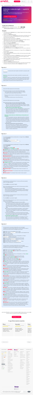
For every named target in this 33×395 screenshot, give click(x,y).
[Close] (26, 185)
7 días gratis (16, 202)
